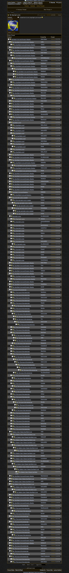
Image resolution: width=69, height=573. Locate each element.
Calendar (32, 6)
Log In (59, 2)
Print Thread (11, 12)
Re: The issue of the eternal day (22, 292)
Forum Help (50, 570)
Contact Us (43, 570)
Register (53, 2)
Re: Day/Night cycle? (19, 125)
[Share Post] (56, 15)
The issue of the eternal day (19, 289)
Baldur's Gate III (27, 2)
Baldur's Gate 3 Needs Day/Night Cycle (22, 432)
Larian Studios (11, 2)
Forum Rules (11, 570)
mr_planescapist (42, 15)
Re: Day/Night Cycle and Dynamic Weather (23, 42)
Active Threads (40, 6)
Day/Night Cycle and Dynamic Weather (21, 39)
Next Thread (47, 9)
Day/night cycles (17, 216)
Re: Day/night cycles (15, 15)
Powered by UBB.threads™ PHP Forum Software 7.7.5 (34, 572)
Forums (19, 2)
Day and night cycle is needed (20, 197)
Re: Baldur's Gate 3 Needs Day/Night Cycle (24, 434)
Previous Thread (21, 9)
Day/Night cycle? (17, 122)
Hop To (23, 564)
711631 (59, 15)
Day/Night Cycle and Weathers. (20, 192)
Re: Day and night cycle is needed (22, 200)
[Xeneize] (13, 30)
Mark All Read (19, 570)
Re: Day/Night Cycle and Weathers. (22, 195)
